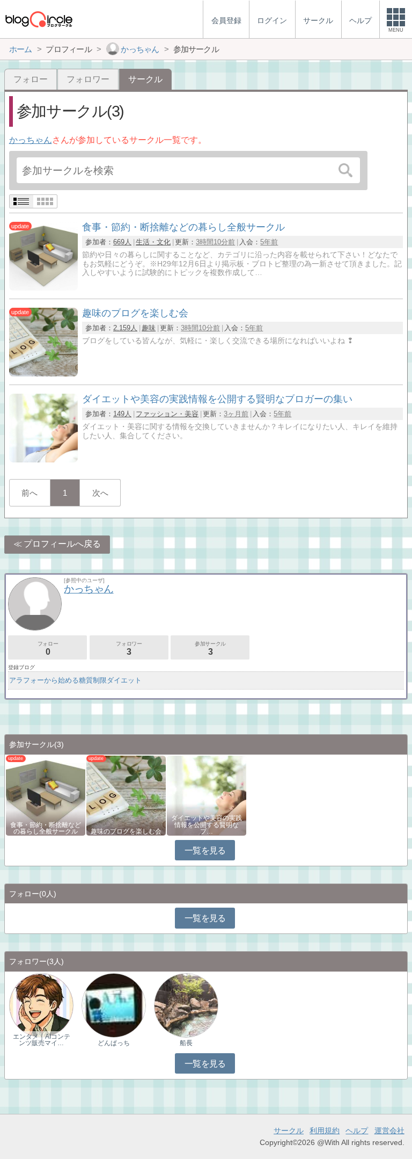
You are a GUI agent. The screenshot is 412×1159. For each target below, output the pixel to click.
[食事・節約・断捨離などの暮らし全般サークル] (43, 287)
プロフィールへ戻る (62, 543)
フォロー (30, 79)
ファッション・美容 (167, 414)
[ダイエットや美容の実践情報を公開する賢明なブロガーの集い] (43, 459)
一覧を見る (205, 850)
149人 (122, 414)
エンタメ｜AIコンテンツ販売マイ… (41, 1039)
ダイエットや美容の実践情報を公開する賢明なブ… (206, 824)
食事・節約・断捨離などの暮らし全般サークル (45, 828)
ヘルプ (356, 1130)
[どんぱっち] (114, 1005)
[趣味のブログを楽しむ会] (43, 373)
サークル (289, 1130)
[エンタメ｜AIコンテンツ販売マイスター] (41, 1005)
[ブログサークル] (38, 19)
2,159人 (125, 328)
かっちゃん (30, 139)
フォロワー (88, 79)
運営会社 (389, 1130)
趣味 (149, 328)
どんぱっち (114, 1043)
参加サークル (210, 648)
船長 (186, 1043)
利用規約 (325, 1130)
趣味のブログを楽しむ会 (126, 831)
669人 (122, 242)
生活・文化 (153, 242)
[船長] (186, 1005)
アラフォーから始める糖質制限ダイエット (75, 680)
